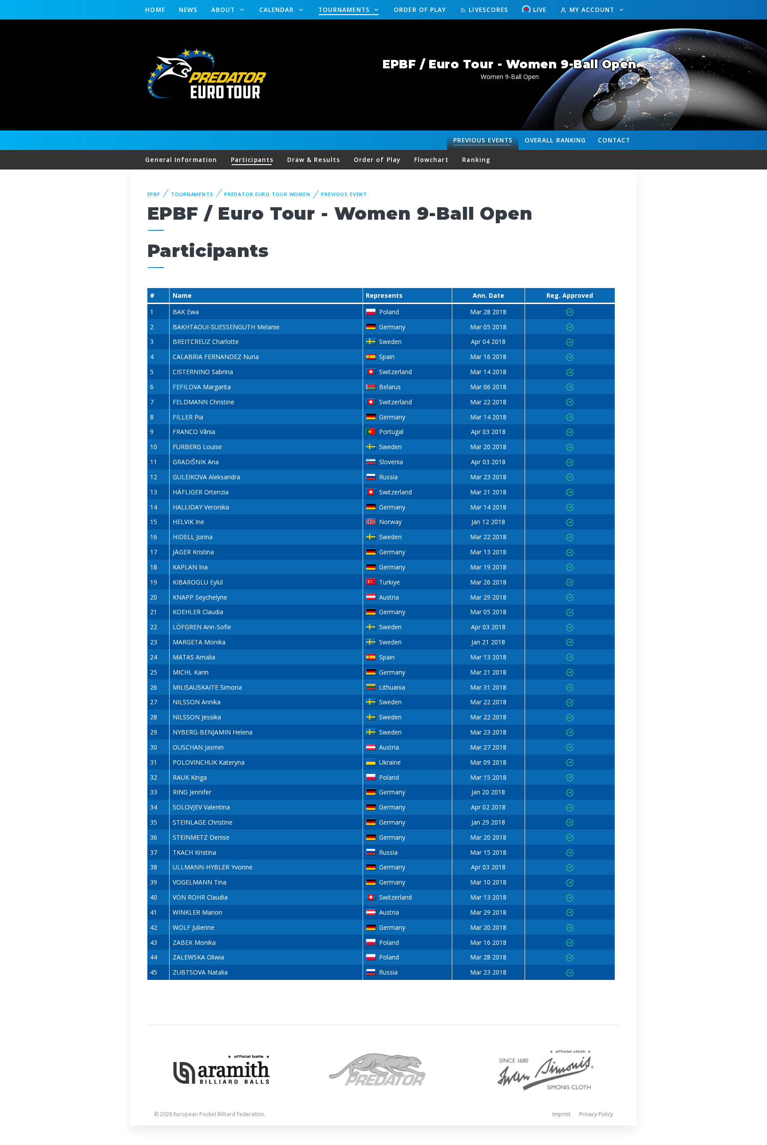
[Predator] (383, 1068)
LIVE (539, 9)
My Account (592, 9)
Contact (614, 140)
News (188, 9)
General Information (181, 159)
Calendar (278, 9)
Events (483, 140)
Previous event (344, 194)
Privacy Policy (596, 1114)
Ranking (555, 140)
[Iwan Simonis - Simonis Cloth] (545, 1068)
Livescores (487, 9)
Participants (252, 159)
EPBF (154, 194)
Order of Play (420, 9)
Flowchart (431, 159)
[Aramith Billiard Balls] (221, 1068)
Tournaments (345, 9)
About (224, 9)
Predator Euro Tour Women (267, 194)
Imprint (561, 1114)
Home (155, 9)
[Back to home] (208, 74)
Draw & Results (313, 159)
